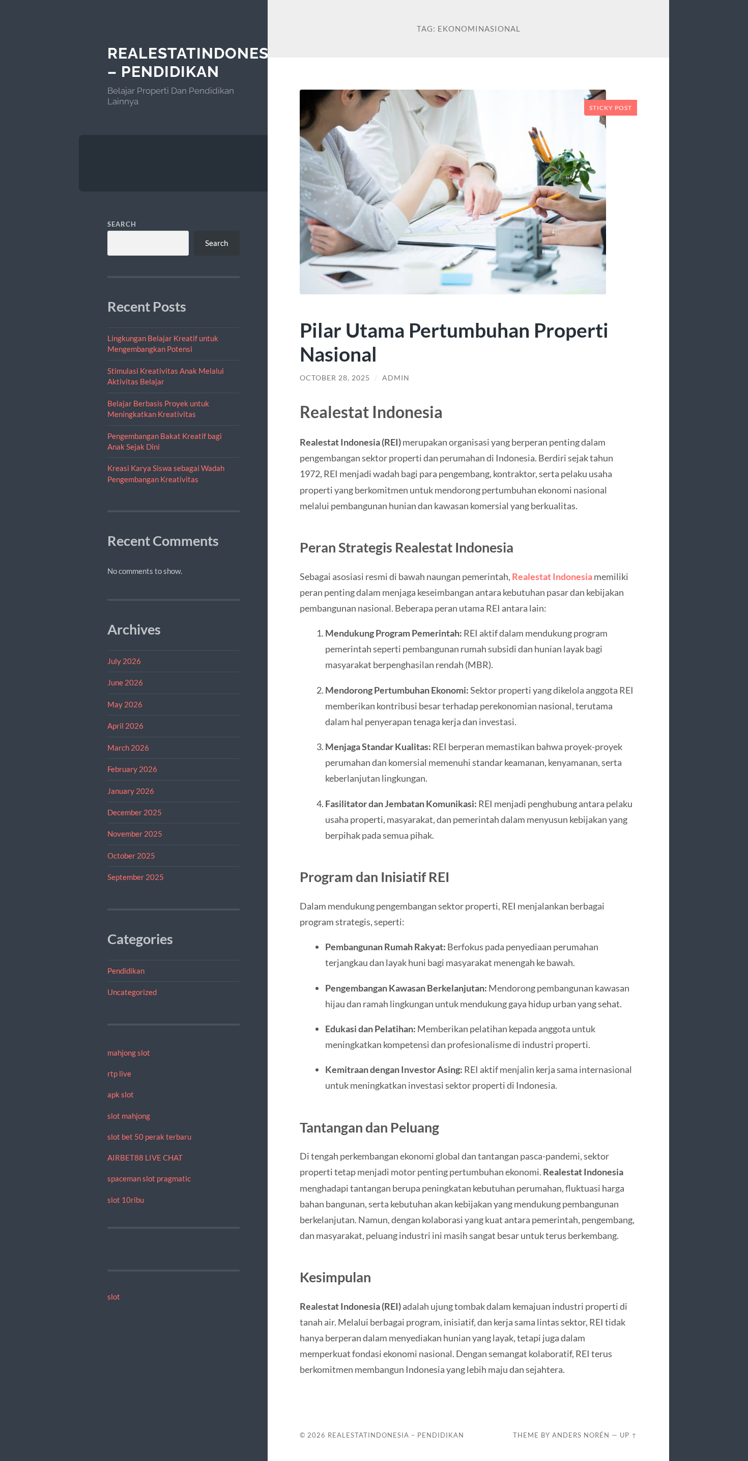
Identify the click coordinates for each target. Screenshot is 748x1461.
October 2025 (131, 855)
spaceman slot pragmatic (149, 1178)
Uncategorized (132, 992)
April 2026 (125, 725)
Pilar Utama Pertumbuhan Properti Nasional (454, 342)
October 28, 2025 (335, 378)
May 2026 (124, 704)
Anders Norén (581, 1435)
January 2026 (130, 790)
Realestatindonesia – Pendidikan (195, 62)
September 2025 (135, 876)
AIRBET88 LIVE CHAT (145, 1157)
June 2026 (125, 682)
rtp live (119, 1073)
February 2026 (132, 769)
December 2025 (134, 812)
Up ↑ (628, 1435)
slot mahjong (128, 1115)
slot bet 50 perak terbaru (149, 1136)
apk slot (120, 1094)
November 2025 (134, 833)
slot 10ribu (125, 1199)
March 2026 (128, 747)
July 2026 (124, 661)
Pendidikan (126, 970)
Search (121, 224)
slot (113, 1296)
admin (396, 378)
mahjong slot (128, 1052)
